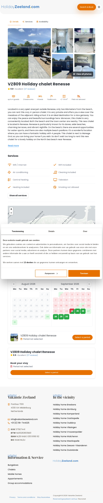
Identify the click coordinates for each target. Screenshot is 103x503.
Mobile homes (15, 474)
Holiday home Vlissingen (65, 427)
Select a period (82, 337)
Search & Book (86, 7)
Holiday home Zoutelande (65, 450)
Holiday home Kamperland (66, 413)
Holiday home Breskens (64, 404)
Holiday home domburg (64, 409)
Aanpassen (50, 273)
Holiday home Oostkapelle (66, 418)
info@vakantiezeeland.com (24, 419)
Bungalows (13, 465)
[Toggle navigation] (98, 7)
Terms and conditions (26, 497)
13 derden (28, 262)
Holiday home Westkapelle (66, 440)
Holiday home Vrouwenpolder (67, 431)
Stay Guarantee (43, 497)
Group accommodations (20, 483)
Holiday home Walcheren (65, 436)
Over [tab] (85, 231)
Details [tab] (51, 231)
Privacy (12, 497)
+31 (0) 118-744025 (20, 422)
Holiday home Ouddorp (64, 422)
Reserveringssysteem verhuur (65, 499)
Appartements (15, 478)
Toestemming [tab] (18, 231)
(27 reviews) (29, 89)
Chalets (11, 469)
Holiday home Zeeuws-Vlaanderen (70, 445)
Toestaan (84, 273)
